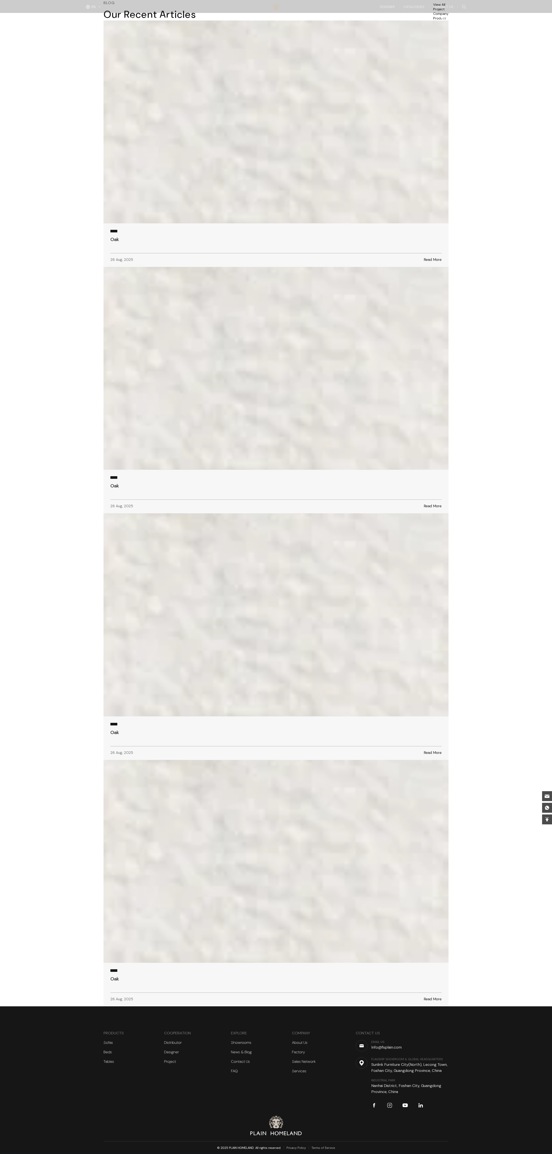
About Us (385, 18)
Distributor (173, 1042)
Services (299, 1071)
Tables (109, 1061)
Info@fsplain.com (547, 796)
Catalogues (414, 7)
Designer (387, 7)
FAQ (234, 1071)
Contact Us (443, 7)
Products (96, 18)
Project (170, 1061)
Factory (298, 1052)
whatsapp (547, 808)
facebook (374, 1105)
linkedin (420, 1105)
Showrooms (157, 18)
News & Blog (453, 18)
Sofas (108, 1042)
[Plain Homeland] (276, 6)
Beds (108, 1052)
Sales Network (304, 1061)
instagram (389, 1105)
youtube (405, 1105)
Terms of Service (323, 1148)
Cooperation (417, 18)
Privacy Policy (296, 1148)
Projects (125, 18)
